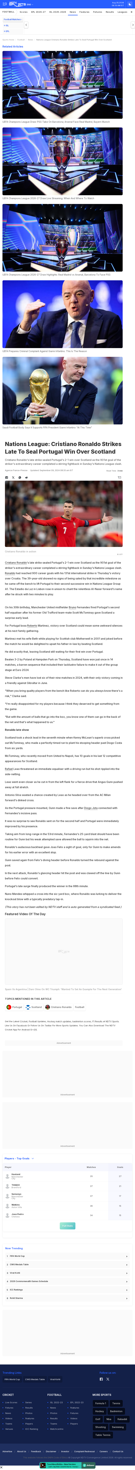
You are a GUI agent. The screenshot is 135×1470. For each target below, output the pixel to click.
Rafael (9, 769)
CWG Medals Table (19, 1264)
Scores (24, 12)
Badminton (116, 1411)
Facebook (22, 1025)
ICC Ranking (31, 1429)
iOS (35, 1029)
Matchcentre (56, 1429)
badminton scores (81, 1021)
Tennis (116, 1403)
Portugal (17, 1007)
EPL (7, 31)
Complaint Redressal (84, 1451)
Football (8, 12)
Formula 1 (100, 1403)
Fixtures (97, 12)
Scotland (36, 1007)
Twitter (48, 1025)
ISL (7, 25)
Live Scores (11, 1402)
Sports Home (8, 40)
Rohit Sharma (16, 1298)
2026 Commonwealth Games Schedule (29, 1281)
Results (110, 12)
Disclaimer (51, 1451)
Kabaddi (122, 1419)
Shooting (100, 1427)
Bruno (72, 607)
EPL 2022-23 (76, 1402)
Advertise (7, 1451)
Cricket (23, 1021)
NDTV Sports (112, 1021)
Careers (104, 1451)
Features (85, 12)
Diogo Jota (91, 808)
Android (26, 1029)
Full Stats (67, 1225)
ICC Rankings (16, 1289)
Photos (28, 1413)
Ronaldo (10, 573)
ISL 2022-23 (56, 1402)
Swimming (118, 1427)
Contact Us (118, 1451)
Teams (8, 1423)
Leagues (122, 12)
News (73, 12)
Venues (9, 1429)
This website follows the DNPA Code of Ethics (45, 1457)
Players (29, 1423)
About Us (21, 1451)
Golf (97, 1419)
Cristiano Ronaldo (16, 562)
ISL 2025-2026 (57, 12)
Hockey (99, 1411)
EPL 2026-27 (38, 12)
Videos (8, 1418)
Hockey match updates (59, 1021)
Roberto (32, 625)
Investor (65, 1451)
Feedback (36, 1451)
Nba (109, 1419)
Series (28, 1402)
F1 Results (97, 1021)
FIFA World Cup (17, 1256)
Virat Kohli (15, 1273)
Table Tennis (102, 1435)
